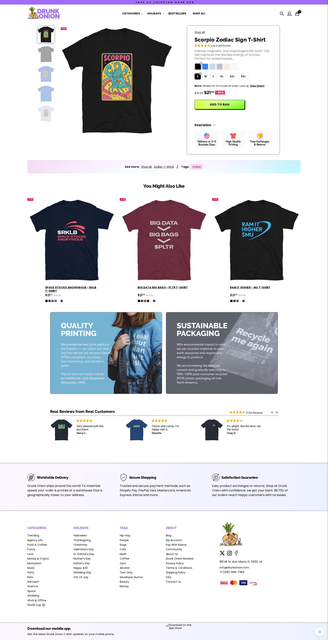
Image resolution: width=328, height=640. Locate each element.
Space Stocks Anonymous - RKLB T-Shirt (70, 289)
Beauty (124, 582)
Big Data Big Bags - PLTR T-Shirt (163, 287)
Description (203, 125)
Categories (131, 13)
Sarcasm (33, 582)
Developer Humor (131, 577)
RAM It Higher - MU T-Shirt (250, 287)
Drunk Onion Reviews (179, 558)
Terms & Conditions (179, 568)
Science (32, 586)
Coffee (124, 558)
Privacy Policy (175, 563)
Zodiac (196, 167)
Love (30, 554)
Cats (123, 549)
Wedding (33, 595)
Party (30, 572)
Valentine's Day (83, 549)
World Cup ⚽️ (36, 605)
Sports (31, 591)
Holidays (154, 13)
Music (31, 568)
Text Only (126, 572)
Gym (123, 563)
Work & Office (36, 600)
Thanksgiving (82, 540)
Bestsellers (177, 13)
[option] (117, 80)
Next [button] (164, 80)
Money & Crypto (38, 558)
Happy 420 (80, 568)
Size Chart (257, 86)
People (124, 540)
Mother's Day (82, 558)
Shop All (199, 13)
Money (124, 586)
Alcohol (124, 568)
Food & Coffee (37, 545)
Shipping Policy (175, 572)
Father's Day (81, 563)
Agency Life (35, 540)
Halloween (80, 535)
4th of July (80, 577)
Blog (168, 535)
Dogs (123, 545)
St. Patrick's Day (83, 554)
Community (174, 549)
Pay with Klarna (176, 545)
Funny (31, 549)
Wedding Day (82, 572)
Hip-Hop (125, 535)
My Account (174, 540)
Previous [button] (69, 80)
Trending (33, 535)
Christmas (80, 545)
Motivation (34, 563)
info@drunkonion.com (234, 567)
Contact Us (173, 582)
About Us (172, 554)
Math (123, 554)
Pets (30, 577)
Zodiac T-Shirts (164, 167)
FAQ (168, 577)
